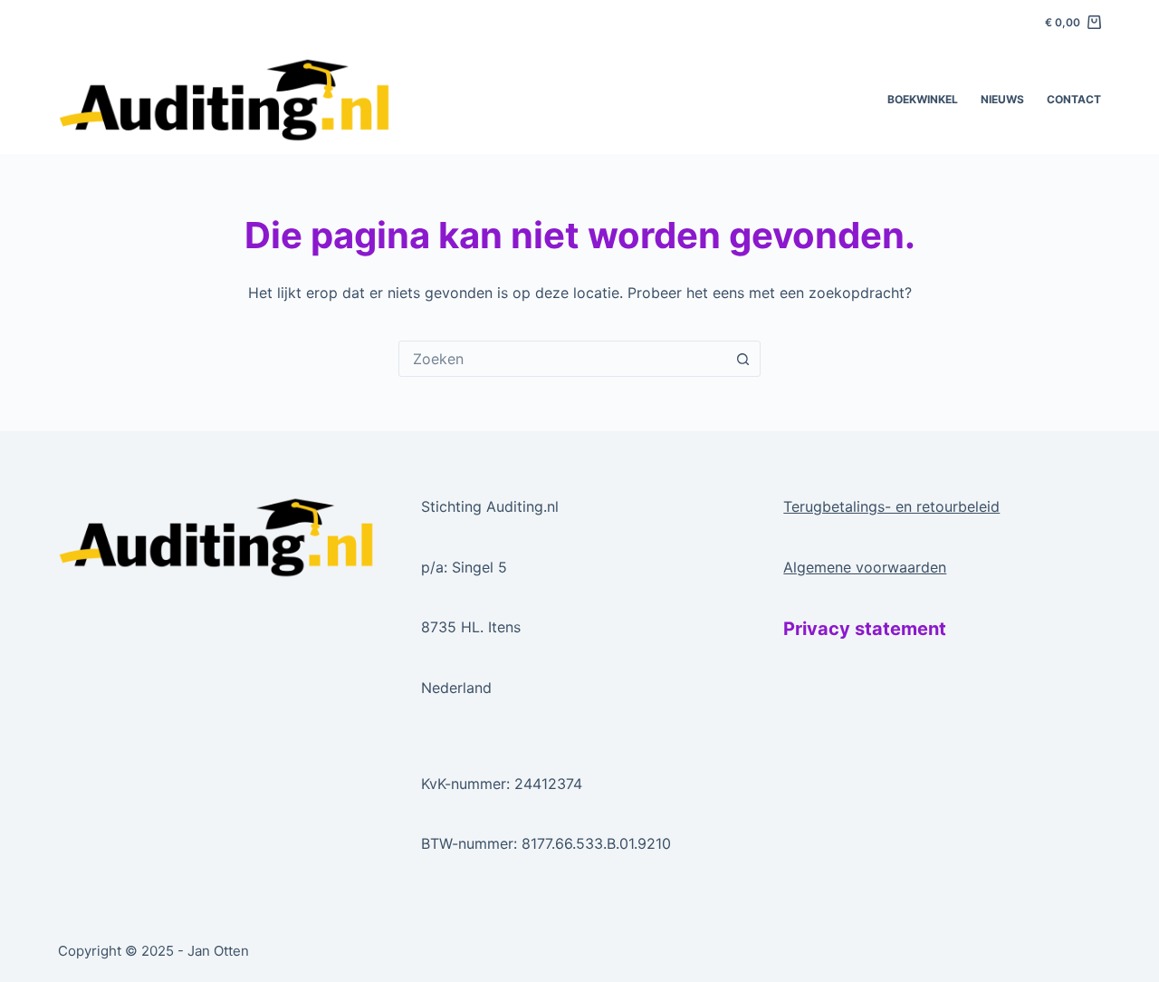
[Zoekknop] (742, 359)
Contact (1074, 99)
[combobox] (562, 359)
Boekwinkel (922, 99)
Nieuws (1002, 99)
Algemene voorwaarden (864, 567)
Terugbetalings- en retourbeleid (891, 506)
